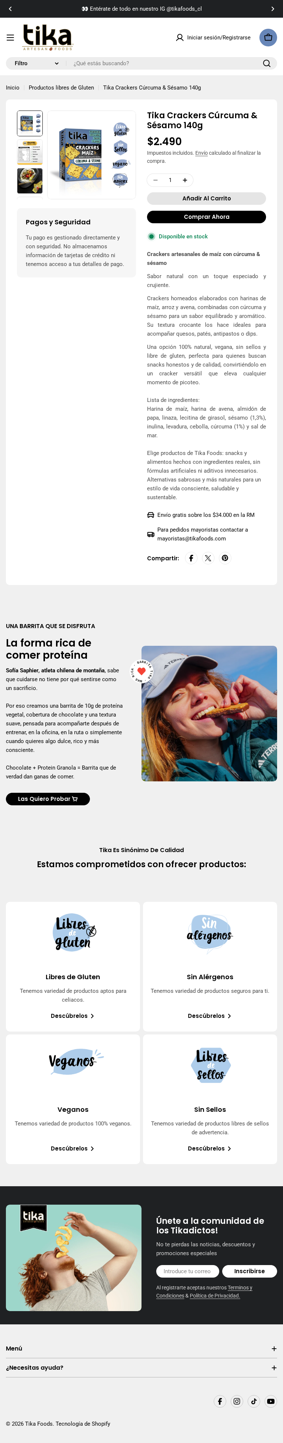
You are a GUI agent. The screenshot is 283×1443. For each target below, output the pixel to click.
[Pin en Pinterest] (225, 558)
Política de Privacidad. (215, 1296)
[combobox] (141, 63)
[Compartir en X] (208, 558)
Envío (201, 153)
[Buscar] (266, 63)
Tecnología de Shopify (83, 1424)
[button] (10, 8)
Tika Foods (39, 1424)
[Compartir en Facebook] (191, 558)
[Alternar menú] (10, 37)
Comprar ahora (207, 217)
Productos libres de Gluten (61, 87)
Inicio (13, 87)
